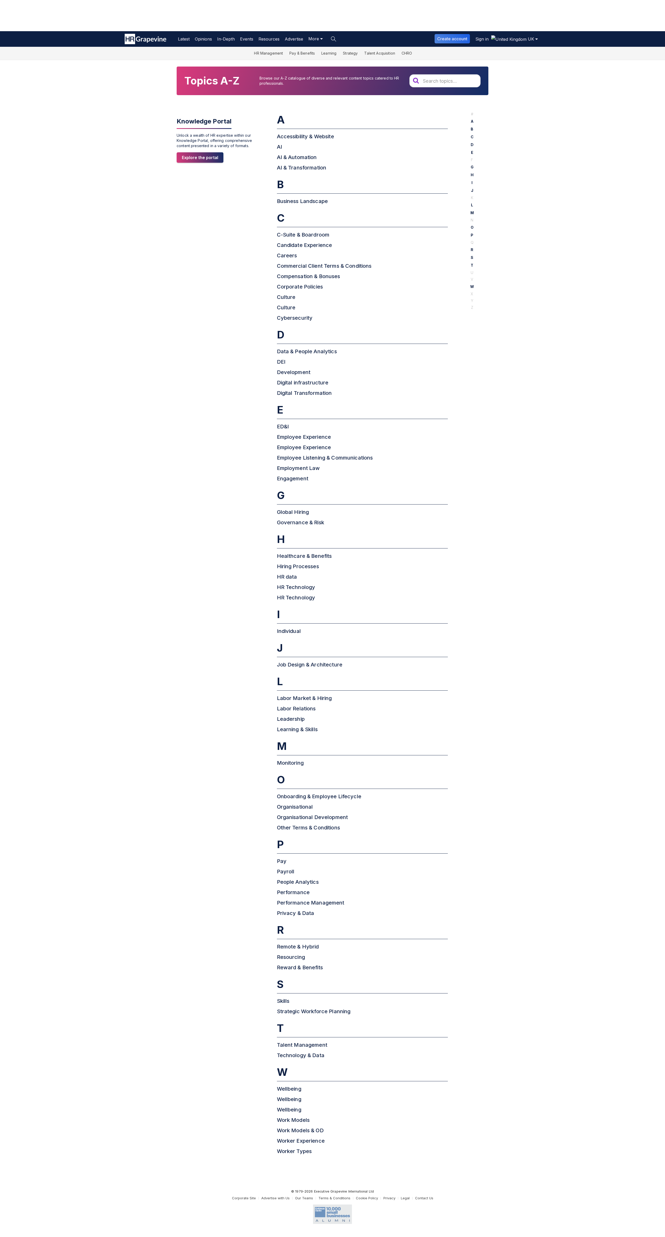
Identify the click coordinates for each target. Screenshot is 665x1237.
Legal (405, 1198)
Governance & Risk (300, 522)
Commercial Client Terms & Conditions (324, 266)
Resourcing (291, 957)
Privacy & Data (295, 913)
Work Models (293, 1120)
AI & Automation (297, 157)
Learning (328, 53)
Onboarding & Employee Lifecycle (319, 796)
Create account (452, 38)
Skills (283, 1001)
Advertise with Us (275, 1198)
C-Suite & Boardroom (303, 235)
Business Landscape (302, 201)
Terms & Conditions (334, 1198)
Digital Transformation (304, 393)
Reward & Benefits (300, 967)
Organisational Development (312, 817)
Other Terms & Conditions (308, 827)
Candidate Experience (304, 245)
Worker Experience (301, 1141)
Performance (293, 892)
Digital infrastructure (303, 382)
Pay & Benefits (302, 53)
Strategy (350, 53)
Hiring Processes (298, 566)
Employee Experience (304, 437)
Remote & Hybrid (298, 947)
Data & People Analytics (307, 351)
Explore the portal (200, 157)
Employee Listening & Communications (325, 458)
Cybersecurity (295, 318)
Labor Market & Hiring (304, 698)
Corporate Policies (300, 287)
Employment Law (298, 468)
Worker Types (294, 1151)
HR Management (268, 53)
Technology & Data (300, 1055)
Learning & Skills (297, 729)
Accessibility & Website (305, 136)
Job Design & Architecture (310, 665)
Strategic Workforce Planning (314, 1011)
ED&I (283, 426)
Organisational (295, 807)
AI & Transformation (302, 168)
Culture (286, 297)
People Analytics (298, 882)
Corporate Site (244, 1198)
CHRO (407, 53)
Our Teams (304, 1198)
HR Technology (296, 587)
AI (279, 147)
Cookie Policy (367, 1198)
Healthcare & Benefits (304, 556)
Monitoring (290, 763)
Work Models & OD (300, 1130)
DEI (281, 362)
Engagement (292, 478)
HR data (287, 577)
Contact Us (424, 1198)
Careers (287, 255)
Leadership (291, 719)
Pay (282, 861)
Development (294, 372)
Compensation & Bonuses (308, 276)
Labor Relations (296, 708)
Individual (289, 631)
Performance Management (310, 903)
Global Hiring (293, 512)
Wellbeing (289, 1089)
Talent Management (302, 1045)
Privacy (389, 1198)
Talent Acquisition (379, 53)
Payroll (286, 871)
